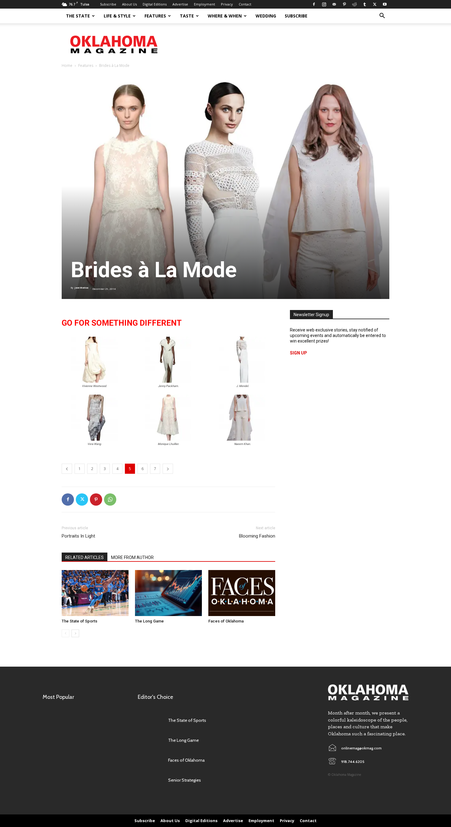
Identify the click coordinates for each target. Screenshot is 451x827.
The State (78, 16)
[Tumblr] (364, 4)
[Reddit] (354, 4)
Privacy (227, 4)
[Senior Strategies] (150, 780)
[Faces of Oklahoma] (241, 593)
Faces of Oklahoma (226, 621)
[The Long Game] (168, 593)
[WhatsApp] (110, 499)
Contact (245, 4)
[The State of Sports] (95, 593)
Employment (204, 4)
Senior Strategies (184, 780)
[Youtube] (384, 4)
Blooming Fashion (257, 536)
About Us (129, 4)
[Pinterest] (344, 4)
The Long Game (149, 621)
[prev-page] (65, 633)
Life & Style (117, 16)
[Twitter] (374, 4)
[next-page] (75, 633)
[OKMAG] (368, 692)
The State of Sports (79, 621)
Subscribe (108, 4)
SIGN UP (298, 352)
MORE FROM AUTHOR (132, 557)
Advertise (180, 4)
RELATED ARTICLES (84, 557)
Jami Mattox (81, 287)
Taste (187, 16)
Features (155, 16)
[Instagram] (324, 4)
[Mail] (334, 4)
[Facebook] (313, 4)
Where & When (225, 16)
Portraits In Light (78, 536)
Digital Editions (155, 4)
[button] (382, 16)
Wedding (266, 16)
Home (67, 65)
